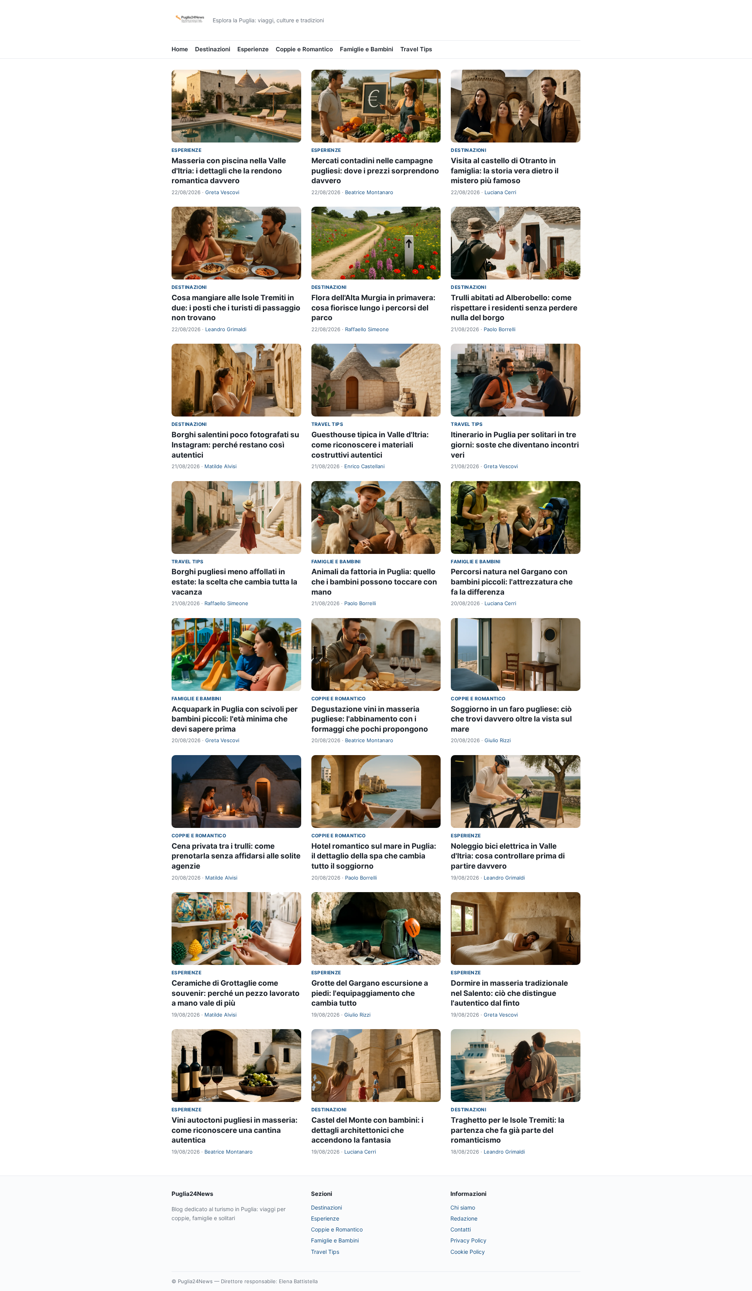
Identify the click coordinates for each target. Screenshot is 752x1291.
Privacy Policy (468, 1240)
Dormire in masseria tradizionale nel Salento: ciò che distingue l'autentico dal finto (509, 993)
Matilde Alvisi (220, 466)
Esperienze (253, 49)
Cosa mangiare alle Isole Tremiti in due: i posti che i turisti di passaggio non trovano (236, 307)
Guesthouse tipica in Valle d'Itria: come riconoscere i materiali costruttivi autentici (370, 444)
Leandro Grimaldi (225, 329)
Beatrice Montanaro (369, 192)
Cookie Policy (467, 1251)
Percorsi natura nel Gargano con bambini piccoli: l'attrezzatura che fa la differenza (512, 581)
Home (180, 49)
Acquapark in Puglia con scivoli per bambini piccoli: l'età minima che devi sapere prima (235, 719)
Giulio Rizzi (497, 740)
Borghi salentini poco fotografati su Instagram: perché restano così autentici (235, 444)
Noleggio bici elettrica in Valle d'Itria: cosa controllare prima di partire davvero (508, 856)
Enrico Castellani (364, 466)
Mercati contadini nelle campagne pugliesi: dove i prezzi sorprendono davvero (375, 170)
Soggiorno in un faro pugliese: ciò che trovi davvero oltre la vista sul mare (511, 719)
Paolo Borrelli (499, 329)
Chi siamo (462, 1207)
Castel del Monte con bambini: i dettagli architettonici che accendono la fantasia (367, 1130)
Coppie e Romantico (304, 49)
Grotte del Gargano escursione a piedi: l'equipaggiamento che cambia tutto (369, 993)
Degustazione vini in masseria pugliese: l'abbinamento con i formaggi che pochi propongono (369, 719)
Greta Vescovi (222, 192)
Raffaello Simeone (367, 329)
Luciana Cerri (500, 192)
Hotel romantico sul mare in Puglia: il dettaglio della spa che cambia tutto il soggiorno (373, 856)
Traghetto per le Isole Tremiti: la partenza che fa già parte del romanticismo (507, 1130)
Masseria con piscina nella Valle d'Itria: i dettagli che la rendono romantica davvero (229, 170)
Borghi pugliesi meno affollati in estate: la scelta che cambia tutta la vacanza (234, 581)
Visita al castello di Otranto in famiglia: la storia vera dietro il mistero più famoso (505, 170)
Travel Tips (416, 49)
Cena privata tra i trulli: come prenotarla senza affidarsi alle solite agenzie (236, 856)
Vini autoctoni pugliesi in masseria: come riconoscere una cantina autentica (235, 1130)
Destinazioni (212, 49)
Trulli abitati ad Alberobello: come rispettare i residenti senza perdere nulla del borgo (514, 307)
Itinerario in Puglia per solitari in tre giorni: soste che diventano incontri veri (515, 444)
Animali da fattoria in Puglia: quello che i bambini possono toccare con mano (374, 581)
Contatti (460, 1229)
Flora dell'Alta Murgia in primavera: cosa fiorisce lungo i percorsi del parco (373, 307)
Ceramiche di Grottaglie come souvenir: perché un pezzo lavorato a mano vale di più (236, 993)
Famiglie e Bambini (366, 49)
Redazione (463, 1218)
